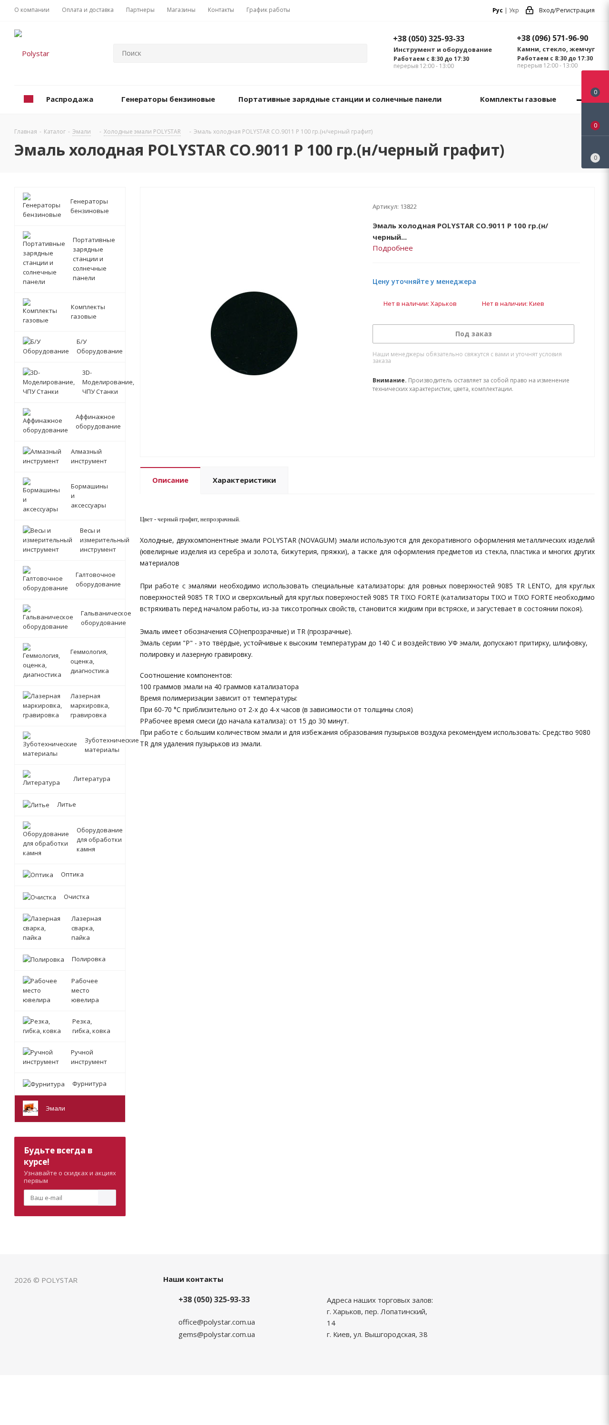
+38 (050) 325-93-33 (428, 38)
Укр (514, 10)
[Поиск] (355, 53)
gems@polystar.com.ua (216, 1334)
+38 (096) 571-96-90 (552, 38)
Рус (497, 10)
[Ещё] (581, 100)
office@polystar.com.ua (216, 1322)
